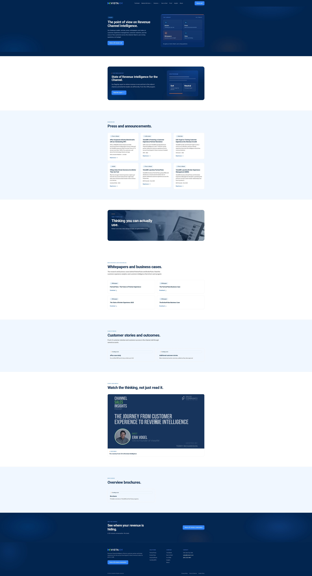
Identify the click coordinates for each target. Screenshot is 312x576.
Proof (170, 3)
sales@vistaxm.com (188, 555)
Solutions (156, 3)
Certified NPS (153, 560)
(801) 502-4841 (187, 557)
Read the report (118, 92)
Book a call (199, 3)
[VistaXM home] (115, 3)
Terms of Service (193, 573)
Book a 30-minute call (116, 43)
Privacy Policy (184, 573)
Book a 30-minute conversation (193, 527)
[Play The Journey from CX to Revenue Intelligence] (156, 421)
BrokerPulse (153, 555)
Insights (176, 3)
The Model (137, 3)
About (181, 3)
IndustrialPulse (153, 557)
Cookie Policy (201, 573)
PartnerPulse (153, 552)
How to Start (164, 3)
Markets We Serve (145, 3)
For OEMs (168, 557)
